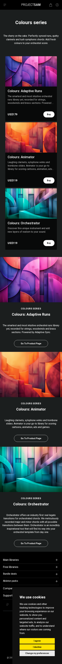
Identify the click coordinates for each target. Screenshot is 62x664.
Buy (49, 114)
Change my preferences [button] (37, 653)
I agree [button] (37, 641)
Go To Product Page (31, 343)
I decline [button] (37, 647)
